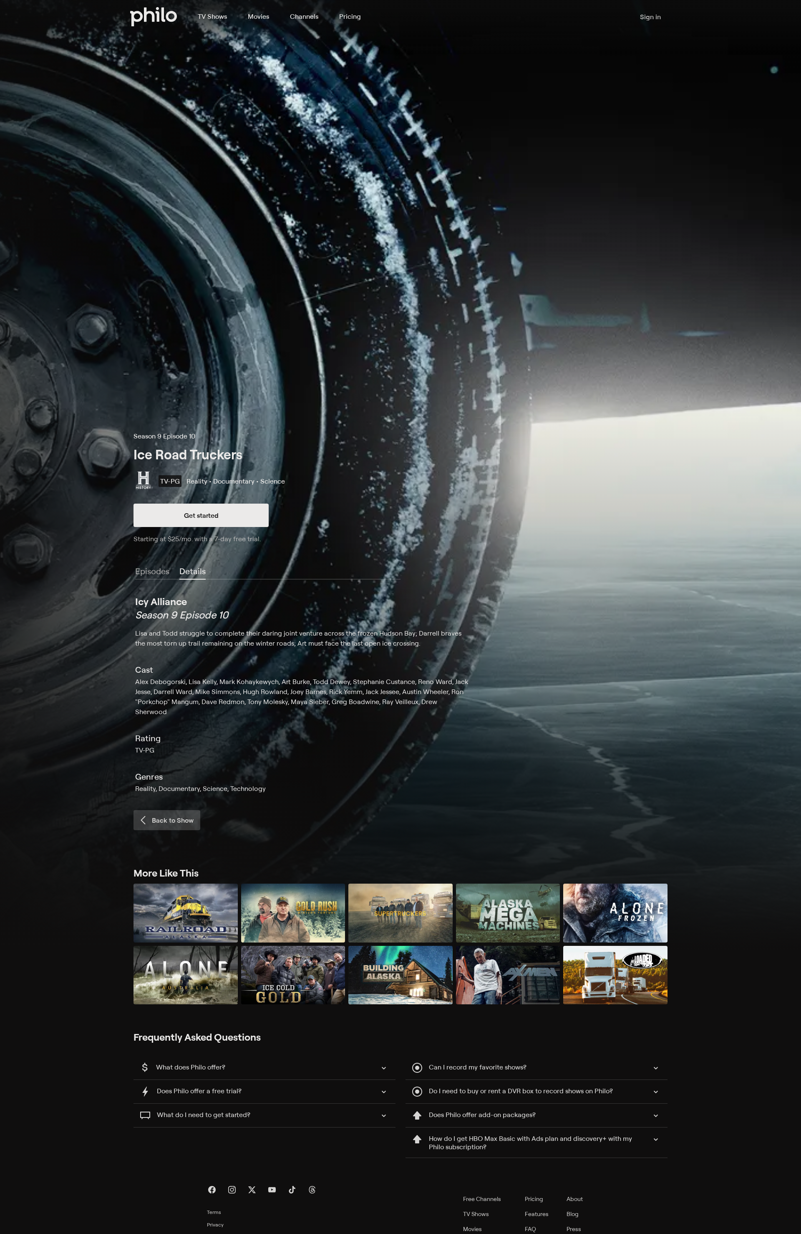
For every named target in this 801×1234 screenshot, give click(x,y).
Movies (258, 16)
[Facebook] (212, 1190)
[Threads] (312, 1190)
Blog (573, 1213)
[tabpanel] (400, 694)
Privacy (215, 1224)
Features (537, 1213)
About (575, 1198)
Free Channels (482, 1198)
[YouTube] (272, 1190)
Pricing (350, 16)
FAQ (530, 1228)
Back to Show (173, 820)
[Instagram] (232, 1190)
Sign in (650, 17)
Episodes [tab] (152, 571)
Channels (304, 16)
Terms (214, 1212)
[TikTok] (292, 1190)
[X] (252, 1190)
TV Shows (212, 16)
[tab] (192, 572)
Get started (201, 515)
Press (574, 1228)
